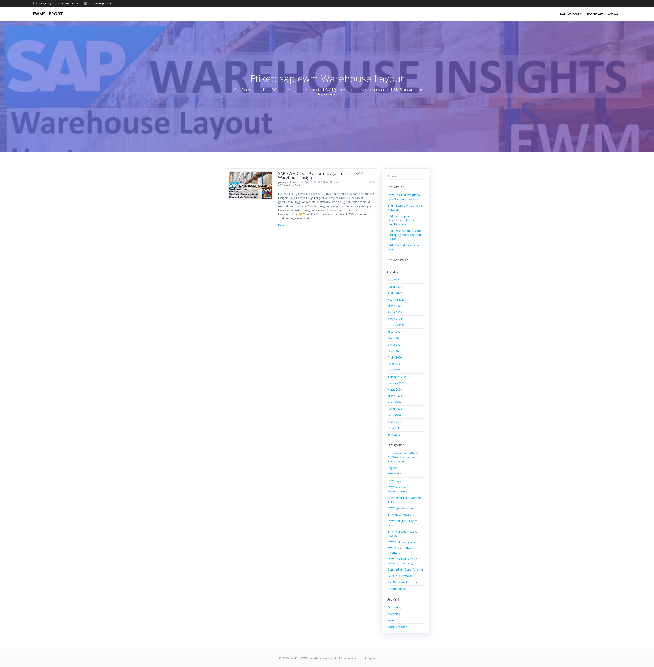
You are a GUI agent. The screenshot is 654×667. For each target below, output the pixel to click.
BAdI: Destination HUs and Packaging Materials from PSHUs (404, 235)
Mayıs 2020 (395, 389)
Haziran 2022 (396, 300)
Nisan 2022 (395, 306)
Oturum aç (394, 607)
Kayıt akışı (394, 614)
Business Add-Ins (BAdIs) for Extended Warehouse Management (403, 457)
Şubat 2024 (395, 287)
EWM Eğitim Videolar (401, 508)
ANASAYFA (614, 13)
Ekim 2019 (394, 428)
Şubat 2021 (395, 344)
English (392, 468)
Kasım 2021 (395, 319)
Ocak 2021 (394, 351)
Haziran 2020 (396, 383)
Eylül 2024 (394, 280)
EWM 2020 (394, 481)
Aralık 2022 (395, 293)
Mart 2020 (394, 402)
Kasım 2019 (395, 422)
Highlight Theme (339, 658)
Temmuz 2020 (397, 377)
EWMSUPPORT (48, 14)
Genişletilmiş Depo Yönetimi (405, 569)
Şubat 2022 (395, 312)
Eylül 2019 (394, 434)
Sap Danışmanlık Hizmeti (403, 582)
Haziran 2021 (396, 325)
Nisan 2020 (395, 396)
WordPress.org (397, 627)
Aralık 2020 (395, 357)
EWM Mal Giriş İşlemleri (403, 542)
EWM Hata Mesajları (401, 514)
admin (288, 182)
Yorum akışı (395, 620)
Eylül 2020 (394, 370)
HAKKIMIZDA (595, 13)
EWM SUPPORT (570, 13)
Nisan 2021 (395, 332)
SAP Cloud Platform (328, 182)
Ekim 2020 (394, 364)
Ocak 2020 (394, 415)
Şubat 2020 (395, 409)
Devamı (283, 225)
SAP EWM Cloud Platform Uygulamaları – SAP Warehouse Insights (320, 175)
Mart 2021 (394, 338)
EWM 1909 (310, 182)
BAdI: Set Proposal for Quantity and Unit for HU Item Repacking (404, 220)
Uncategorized (397, 589)
